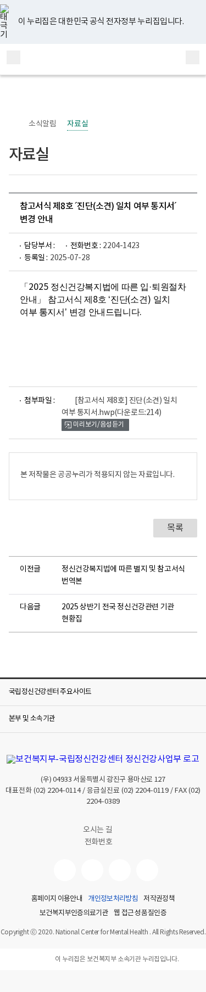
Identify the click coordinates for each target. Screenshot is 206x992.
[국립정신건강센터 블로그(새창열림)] (147, 870)
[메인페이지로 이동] (103, 59)
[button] (103, 692)
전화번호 (98, 842)
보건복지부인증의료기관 (74, 913)
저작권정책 (159, 899)
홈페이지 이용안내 (56, 899)
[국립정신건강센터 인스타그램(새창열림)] (120, 870)
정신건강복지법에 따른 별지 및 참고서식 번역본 (123, 575)
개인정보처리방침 (113, 899)
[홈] (14, 124)
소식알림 (42, 124)
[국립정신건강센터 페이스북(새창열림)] (92, 870)
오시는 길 (98, 830)
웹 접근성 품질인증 (140, 913)
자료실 (77, 124)
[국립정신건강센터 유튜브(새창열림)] (65, 870)
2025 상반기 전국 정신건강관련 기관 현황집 (118, 613)
